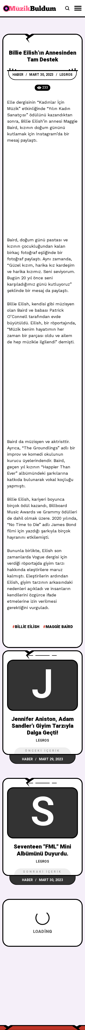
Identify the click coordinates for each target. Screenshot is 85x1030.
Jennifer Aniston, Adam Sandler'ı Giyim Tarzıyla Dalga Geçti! (42, 726)
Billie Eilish (27, 627)
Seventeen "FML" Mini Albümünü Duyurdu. (42, 850)
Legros (66, 74)
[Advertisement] (42, 192)
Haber (18, 74)
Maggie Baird (59, 627)
